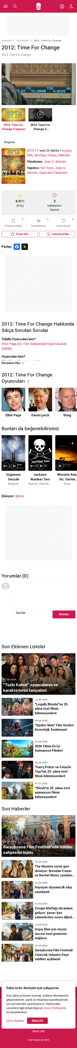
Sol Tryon (47, 168)
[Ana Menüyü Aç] (5, 6)
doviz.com (38, 1031)
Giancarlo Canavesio (53, 173)
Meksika (64, 155)
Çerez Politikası (53, 1008)
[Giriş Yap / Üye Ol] (62, 6)
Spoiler (21, 613)
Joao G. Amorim (55, 161)
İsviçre (66, 150)
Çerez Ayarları (15, 1020)
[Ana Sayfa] (38, 6)
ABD (30, 155)
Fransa (51, 155)
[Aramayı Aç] (15, 6)
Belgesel (9, 142)
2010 (30, 150)
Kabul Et (37, 1020)
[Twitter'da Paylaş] (25, 247)
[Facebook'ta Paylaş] (17, 247)
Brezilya (40, 155)
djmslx (19, 496)
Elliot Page (9, 344)
